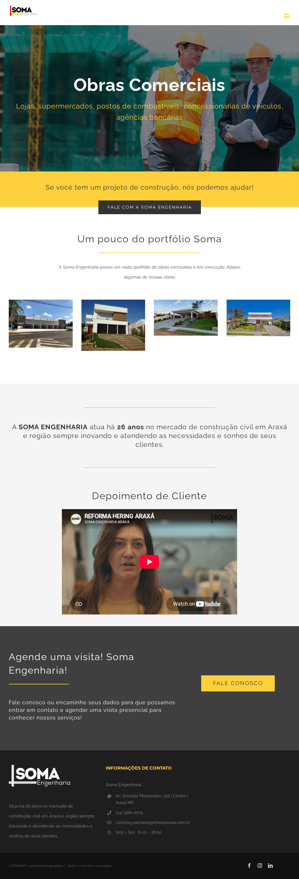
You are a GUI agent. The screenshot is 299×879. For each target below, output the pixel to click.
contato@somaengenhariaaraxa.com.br (153, 822)
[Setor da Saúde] (149, 98)
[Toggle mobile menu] (287, 16)
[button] (13, 326)
